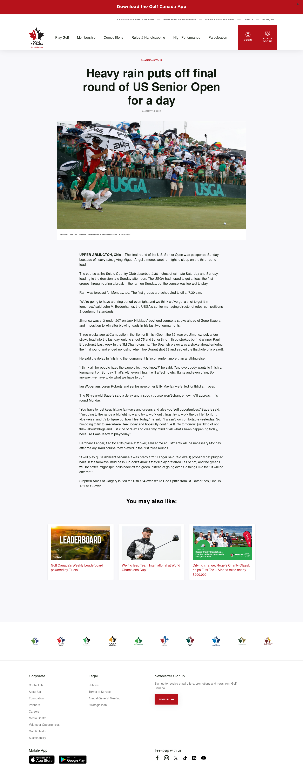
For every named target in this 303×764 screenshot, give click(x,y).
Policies (94, 685)
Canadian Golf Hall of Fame (135, 19)
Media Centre (38, 718)
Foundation (36, 698)
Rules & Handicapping (148, 37)
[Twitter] (175, 758)
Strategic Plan (98, 705)
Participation (218, 37)
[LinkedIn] (194, 758)
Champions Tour (151, 60)
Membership (86, 37)
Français (268, 19)
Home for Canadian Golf (179, 19)
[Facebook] (157, 758)
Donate (248, 19)
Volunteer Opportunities (44, 724)
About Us (35, 692)
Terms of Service (100, 692)
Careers (34, 711)
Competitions (113, 37)
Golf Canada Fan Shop (219, 19)
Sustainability (37, 738)
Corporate (37, 675)
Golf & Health (37, 731)
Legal (93, 675)
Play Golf (62, 37)
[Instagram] (166, 758)
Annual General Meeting (104, 698)
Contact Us (36, 685)
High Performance (186, 37)
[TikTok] (185, 758)
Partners (34, 705)
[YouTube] (203, 758)
